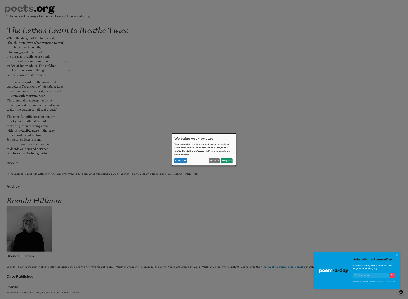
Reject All (214, 161)
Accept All (227, 161)
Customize (180, 161)
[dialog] (204, 149)
